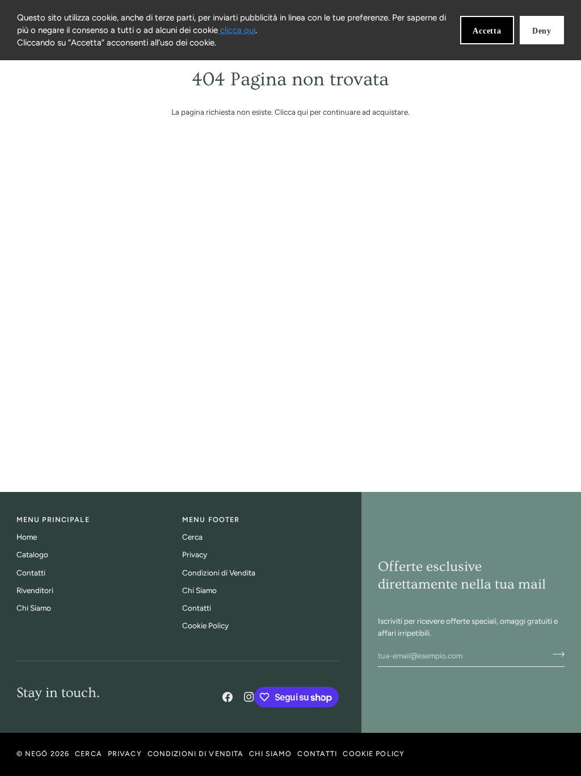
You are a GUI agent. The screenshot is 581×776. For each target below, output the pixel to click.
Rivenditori (34, 590)
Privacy (194, 554)
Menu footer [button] (210, 519)
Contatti (30, 572)
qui (302, 111)
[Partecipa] (555, 654)
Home (26, 536)
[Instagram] (249, 697)
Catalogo (32, 554)
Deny (541, 31)
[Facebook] (227, 697)
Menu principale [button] (53, 519)
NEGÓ (36, 753)
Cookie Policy (205, 625)
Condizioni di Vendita (218, 572)
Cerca (192, 536)
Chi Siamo (33, 607)
